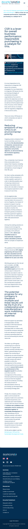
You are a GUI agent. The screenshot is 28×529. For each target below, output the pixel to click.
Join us (5, 510)
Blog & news (6, 489)
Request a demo (7, 503)
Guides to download (8, 491)
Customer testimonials (9, 494)
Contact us (6, 512)
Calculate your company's (10, 473)
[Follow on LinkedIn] (3, 462)
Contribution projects (9, 482)
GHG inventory (7, 474)
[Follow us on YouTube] (11, 462)
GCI (5, 10)
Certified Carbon (7, 481)
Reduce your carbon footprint (11, 476)
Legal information (14, 521)
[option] (7, 458)
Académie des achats (15, 72)
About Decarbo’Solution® (10, 496)
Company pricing (7, 505)
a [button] (24, 3)
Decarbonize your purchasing (11, 479)
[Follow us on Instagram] (7, 462)
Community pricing (8, 507)
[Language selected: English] (6, 458)
